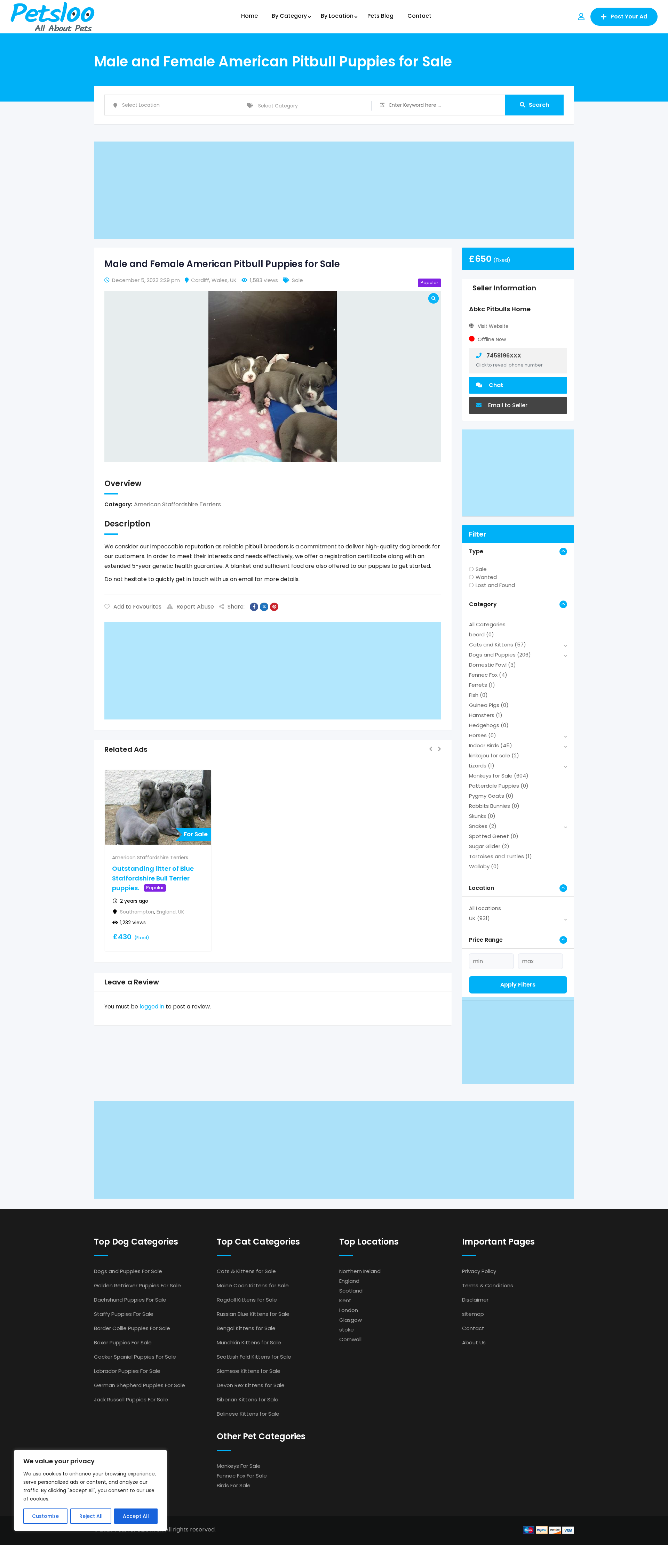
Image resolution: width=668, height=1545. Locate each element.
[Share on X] (264, 607)
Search (539, 105)
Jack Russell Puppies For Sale (131, 1399)
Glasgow (350, 1319)
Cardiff (200, 280)
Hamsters (485, 715)
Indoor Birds (490, 745)
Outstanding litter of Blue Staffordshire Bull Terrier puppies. (153, 878)
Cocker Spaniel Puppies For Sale (135, 1356)
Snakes (482, 826)
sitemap (473, 1314)
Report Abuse (195, 607)
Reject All (91, 1516)
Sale (481, 569)
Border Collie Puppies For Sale (132, 1328)
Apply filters (517, 985)
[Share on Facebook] (254, 607)
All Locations (485, 908)
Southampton (137, 911)
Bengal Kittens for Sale (246, 1328)
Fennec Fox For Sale (242, 1475)
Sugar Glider (489, 846)
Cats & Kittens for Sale (246, 1271)
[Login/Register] (581, 16)
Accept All (136, 1516)
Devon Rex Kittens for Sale (251, 1385)
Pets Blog (380, 16)
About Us (474, 1342)
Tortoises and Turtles (500, 856)
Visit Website (493, 326)
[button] (430, 750)
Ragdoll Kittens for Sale (247, 1299)
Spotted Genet (493, 836)
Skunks (482, 816)
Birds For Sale (233, 1485)
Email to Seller (507, 405)
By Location (337, 16)
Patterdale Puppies (498, 785)
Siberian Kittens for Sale (247, 1399)
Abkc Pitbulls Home (500, 309)
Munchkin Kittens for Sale (249, 1342)
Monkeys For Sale (239, 1466)
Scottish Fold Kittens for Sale (254, 1356)
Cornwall (350, 1339)
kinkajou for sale (494, 755)
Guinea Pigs (489, 705)
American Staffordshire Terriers (177, 504)
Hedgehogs (489, 725)
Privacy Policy (479, 1271)
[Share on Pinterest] (274, 607)
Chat (495, 385)
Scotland (351, 1290)
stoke (346, 1329)
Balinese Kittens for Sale (248, 1413)
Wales (220, 280)
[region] (90, 1490)
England (166, 911)
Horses (482, 735)
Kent (345, 1300)
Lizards (481, 765)
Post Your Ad (629, 17)
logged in (152, 1007)
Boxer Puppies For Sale (123, 1342)
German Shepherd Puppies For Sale (139, 1385)
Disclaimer (475, 1299)
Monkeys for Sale (498, 775)
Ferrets (482, 685)
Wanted (486, 577)
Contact (419, 16)
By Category (289, 16)
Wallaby (484, 866)
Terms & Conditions (487, 1285)
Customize (45, 1516)
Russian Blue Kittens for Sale (253, 1314)
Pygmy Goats (491, 795)
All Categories (487, 624)
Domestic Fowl (492, 664)
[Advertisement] (302, 190)
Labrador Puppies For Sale (127, 1371)
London (348, 1310)
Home (249, 16)
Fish (478, 695)
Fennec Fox (488, 674)
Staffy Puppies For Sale (123, 1314)
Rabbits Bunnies (494, 806)
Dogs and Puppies (500, 654)
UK (233, 280)
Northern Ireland (360, 1271)
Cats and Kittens (497, 644)
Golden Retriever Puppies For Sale (137, 1285)
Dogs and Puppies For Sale (128, 1271)
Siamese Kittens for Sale (248, 1371)
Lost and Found (495, 585)
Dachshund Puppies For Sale (130, 1299)
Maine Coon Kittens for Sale (253, 1285)
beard (481, 634)
